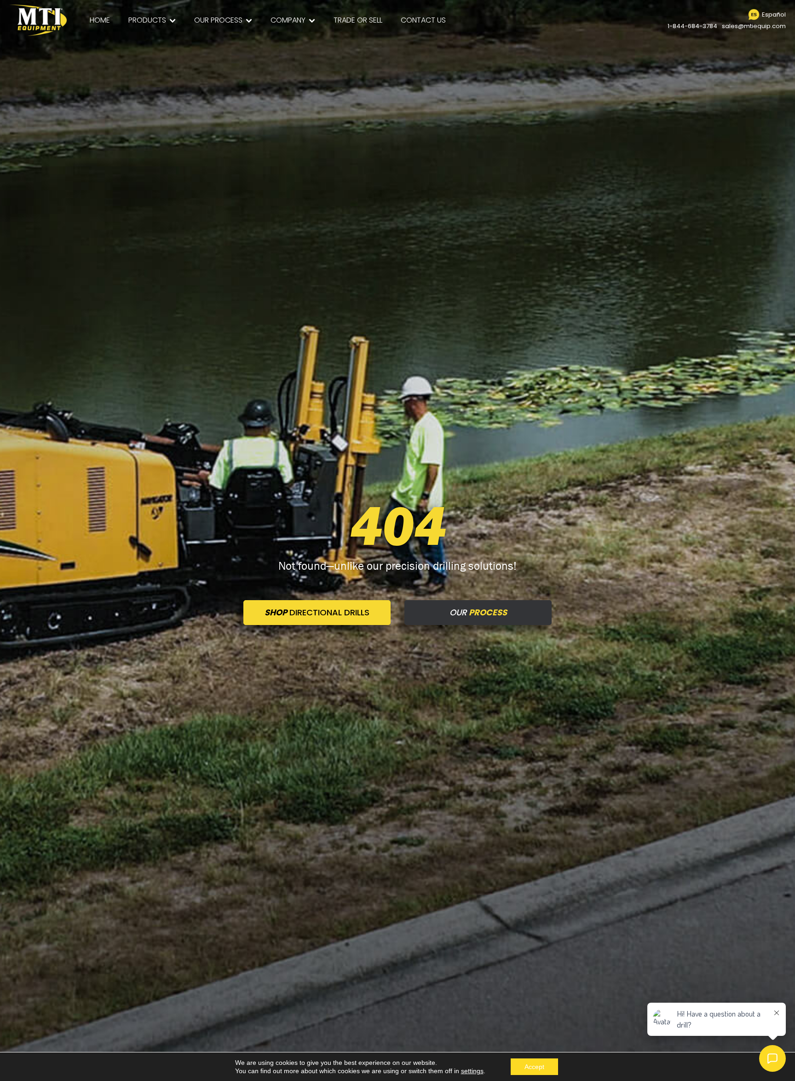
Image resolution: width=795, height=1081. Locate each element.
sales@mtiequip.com (754, 26)
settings (472, 1071)
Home (100, 20)
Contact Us (423, 20)
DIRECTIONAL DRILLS (317, 612)
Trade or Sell (358, 20)
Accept (534, 1066)
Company (288, 20)
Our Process (218, 20)
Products (147, 20)
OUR (478, 612)
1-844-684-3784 (692, 26)
